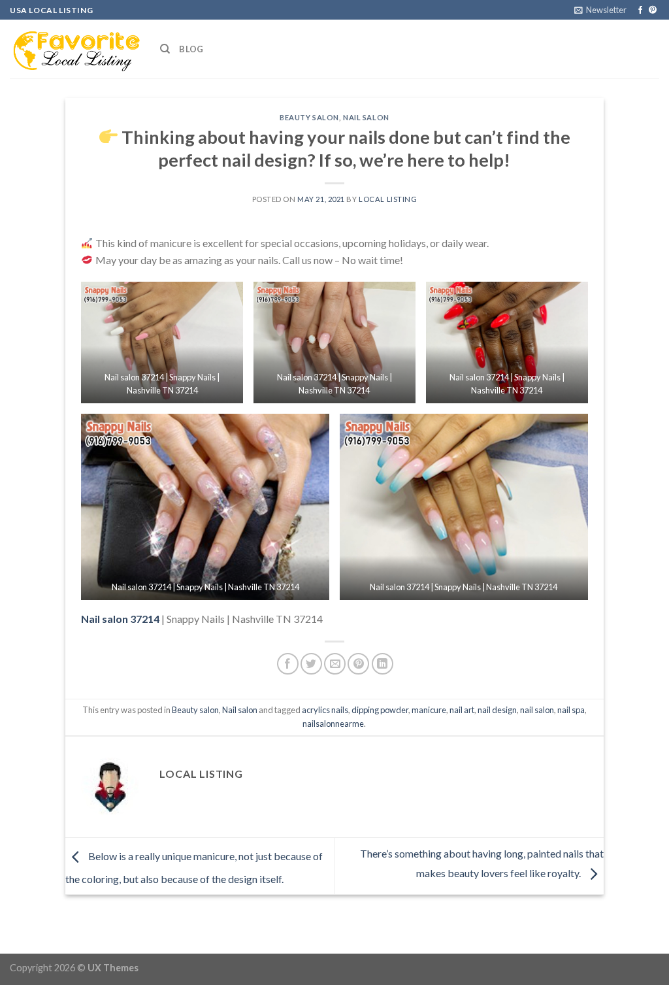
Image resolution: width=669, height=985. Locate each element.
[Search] (165, 49)
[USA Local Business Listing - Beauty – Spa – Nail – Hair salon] (75, 49)
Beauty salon (309, 117)
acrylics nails (325, 710)
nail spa (571, 710)
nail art (461, 710)
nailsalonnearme (333, 723)
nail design (497, 710)
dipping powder (379, 710)
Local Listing (388, 199)
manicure (429, 710)
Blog (191, 49)
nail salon (537, 710)
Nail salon (366, 117)
